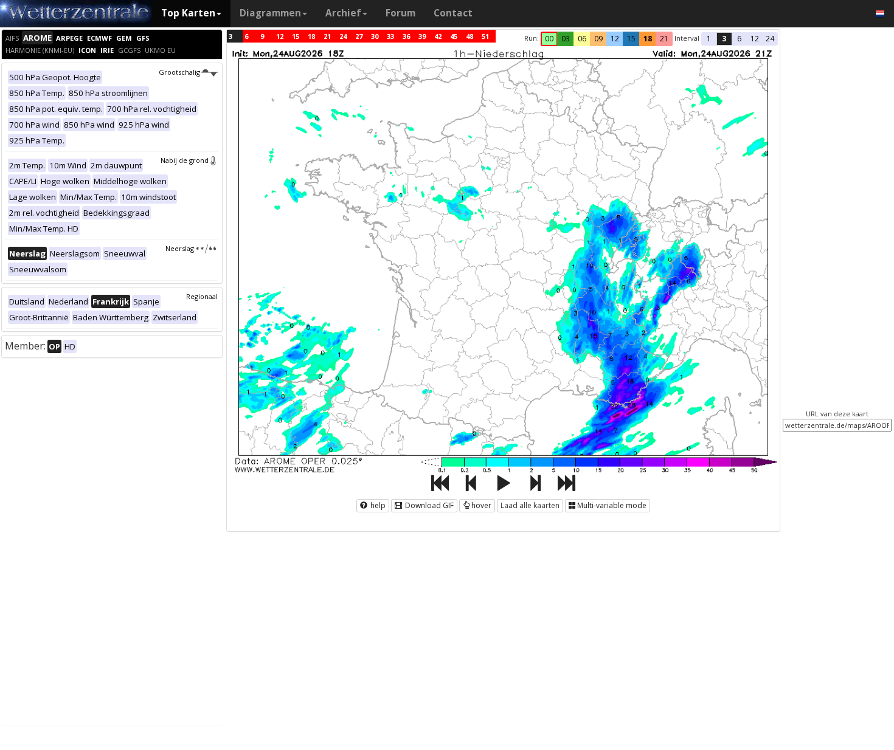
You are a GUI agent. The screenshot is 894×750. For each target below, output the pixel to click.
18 (311, 36)
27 (358, 36)
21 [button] (664, 38)
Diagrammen (270, 13)
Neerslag (179, 248)
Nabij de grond (185, 160)
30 (374, 36)
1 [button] (709, 38)
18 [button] (647, 38)
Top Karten (188, 13)
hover (481, 505)
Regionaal (202, 296)
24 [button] (770, 38)
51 (485, 36)
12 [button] (615, 38)
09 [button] (598, 38)
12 (279, 36)
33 (390, 36)
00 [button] (549, 38)
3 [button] (724, 38)
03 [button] (565, 38)
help (377, 505)
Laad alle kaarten (530, 505)
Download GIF (428, 505)
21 (327, 36)
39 (422, 36)
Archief (343, 13)
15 (295, 36)
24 (343, 36)
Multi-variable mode (611, 505)
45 (453, 36)
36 (406, 36)
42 (438, 36)
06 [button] (582, 38)
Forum (400, 13)
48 (469, 36)
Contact (453, 13)
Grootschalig (179, 72)
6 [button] (739, 38)
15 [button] (631, 38)
